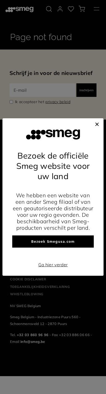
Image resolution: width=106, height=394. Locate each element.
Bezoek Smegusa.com (53, 242)
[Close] (97, 123)
